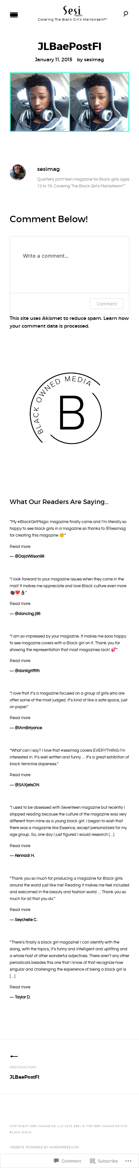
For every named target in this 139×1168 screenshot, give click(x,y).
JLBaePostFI (24, 1072)
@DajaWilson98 (29, 556)
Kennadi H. (25, 855)
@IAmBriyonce (28, 728)
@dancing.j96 (27, 613)
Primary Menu (13, 15)
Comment (107, 303)
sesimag (94, 59)
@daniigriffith (27, 670)
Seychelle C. (26, 919)
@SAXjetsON (27, 785)
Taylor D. (23, 997)
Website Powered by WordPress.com (44, 1147)
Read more (20, 546)
